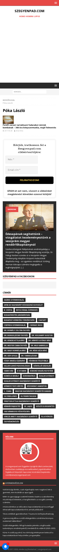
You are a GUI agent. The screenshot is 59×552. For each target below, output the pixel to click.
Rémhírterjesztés (12, 406)
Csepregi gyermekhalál (15, 325)
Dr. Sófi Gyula (10, 356)
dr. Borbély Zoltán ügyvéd (17, 330)
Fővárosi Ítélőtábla (38, 361)
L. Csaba (7, 391)
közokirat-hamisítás (37, 386)
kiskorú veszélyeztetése (41, 371)
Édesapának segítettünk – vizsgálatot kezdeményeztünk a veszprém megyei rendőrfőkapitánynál (28, 239)
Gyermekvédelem (14, 483)
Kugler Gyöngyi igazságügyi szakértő (22, 381)
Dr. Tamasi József (29, 356)
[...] (22, 267)
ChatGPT (42, 320)
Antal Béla (19, 131)
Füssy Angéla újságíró (14, 361)
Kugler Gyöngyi (46, 376)
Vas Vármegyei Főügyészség (17, 411)
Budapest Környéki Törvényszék (19, 320)
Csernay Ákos (36, 325)
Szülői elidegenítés (45, 406)
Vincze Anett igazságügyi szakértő (20, 416)
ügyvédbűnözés (11, 421)
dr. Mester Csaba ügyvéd (15, 345)
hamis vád (8, 371)
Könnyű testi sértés (13, 386)
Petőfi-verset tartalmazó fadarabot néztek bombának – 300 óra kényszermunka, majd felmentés (29, 126)
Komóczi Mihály (11, 376)
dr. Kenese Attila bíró (14, 340)
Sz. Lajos (28, 406)
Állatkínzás (47, 416)
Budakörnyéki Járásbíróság (17, 315)
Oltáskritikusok (28, 396)
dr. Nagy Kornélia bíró (15, 350)
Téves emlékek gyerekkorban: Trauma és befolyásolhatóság (28, 514)
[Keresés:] (29, 91)
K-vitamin (21, 371)
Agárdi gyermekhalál (14, 300)
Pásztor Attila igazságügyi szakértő (21, 401)
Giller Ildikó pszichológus (17, 366)
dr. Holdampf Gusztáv (42, 335)
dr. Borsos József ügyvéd (16, 335)
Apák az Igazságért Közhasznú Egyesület (23, 305)
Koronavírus (29, 376)
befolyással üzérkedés (27, 310)
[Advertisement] (29, 50)
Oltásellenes (10, 396)
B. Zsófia (8, 310)
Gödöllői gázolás (42, 366)
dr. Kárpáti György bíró (39, 340)
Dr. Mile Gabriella (39, 345)
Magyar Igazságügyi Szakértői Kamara (33, 391)
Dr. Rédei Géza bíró (38, 350)
